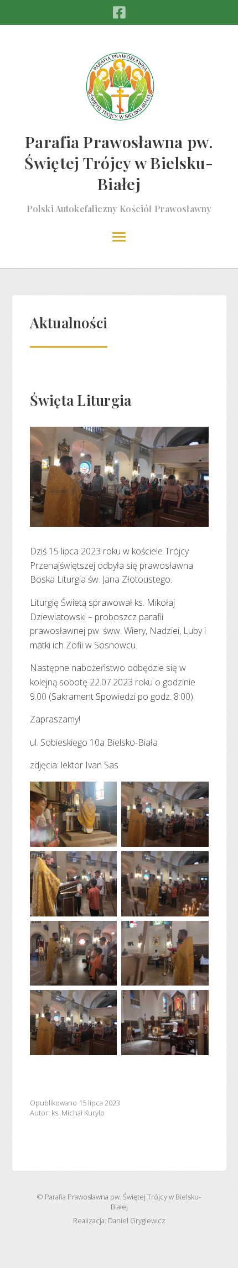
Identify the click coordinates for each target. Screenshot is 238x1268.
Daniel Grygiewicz (136, 1220)
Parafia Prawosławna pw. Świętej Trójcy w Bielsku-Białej (118, 162)
